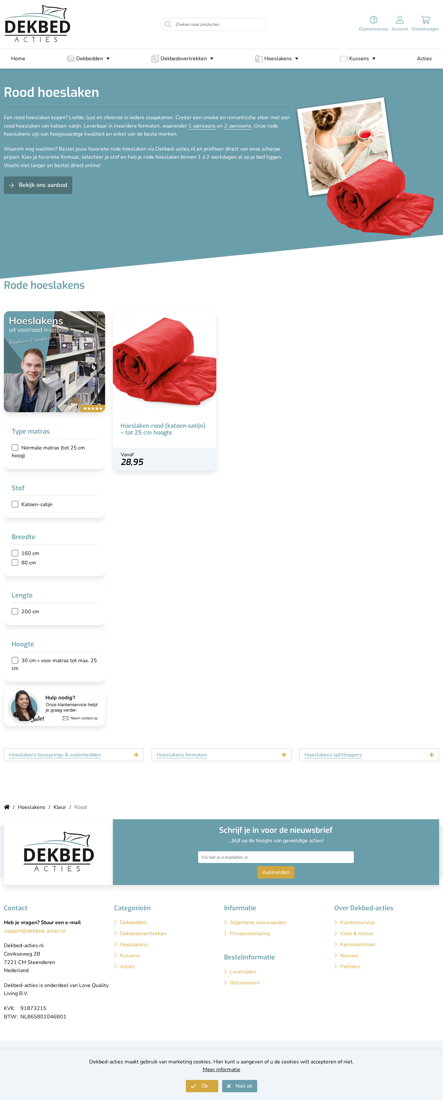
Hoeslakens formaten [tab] (182, 754)
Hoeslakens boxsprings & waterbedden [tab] (55, 754)
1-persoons (202, 126)
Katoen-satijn (37, 504)
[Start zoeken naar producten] (168, 24)
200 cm (30, 611)
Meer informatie (221, 1069)
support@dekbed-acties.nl (35, 931)
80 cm (28, 562)
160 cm (30, 553)
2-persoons (237, 126)
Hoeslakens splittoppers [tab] (333, 754)
